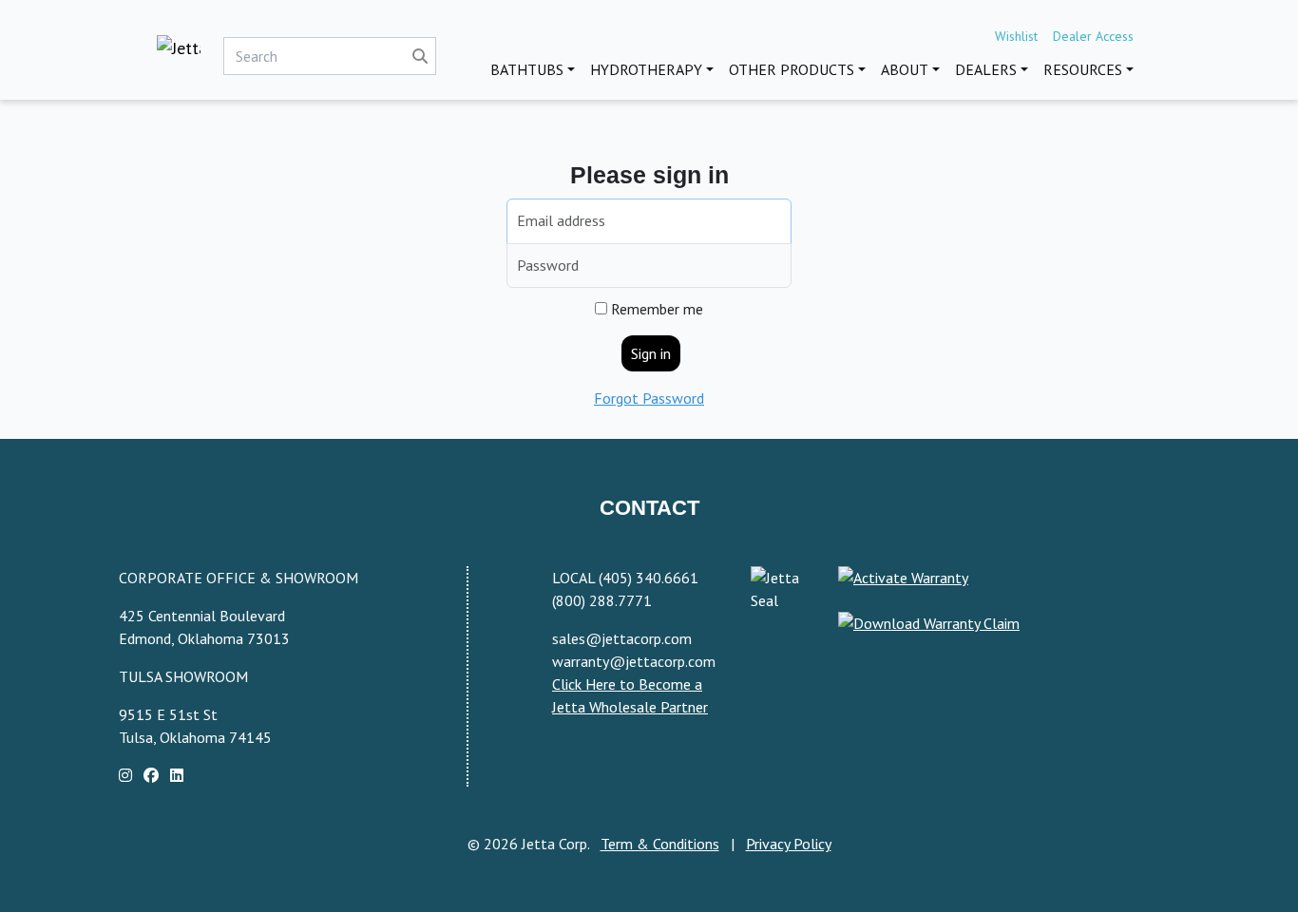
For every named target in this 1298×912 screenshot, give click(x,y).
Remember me (655, 308)
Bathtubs (526, 69)
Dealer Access (1093, 36)
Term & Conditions (660, 843)
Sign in (651, 353)
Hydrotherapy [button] (646, 69)
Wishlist (1016, 36)
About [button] (904, 69)
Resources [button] (1082, 69)
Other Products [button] (791, 69)
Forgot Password (649, 398)
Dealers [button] (986, 69)
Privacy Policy (788, 843)
